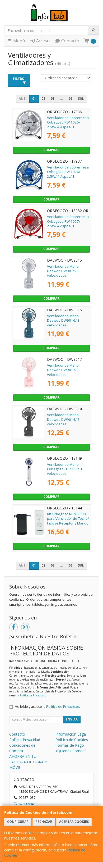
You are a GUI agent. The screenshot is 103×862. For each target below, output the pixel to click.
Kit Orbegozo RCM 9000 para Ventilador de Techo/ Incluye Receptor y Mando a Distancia (68, 521)
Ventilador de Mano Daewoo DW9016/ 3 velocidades (63, 320)
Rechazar (43, 821)
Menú (18, 41)
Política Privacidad (24, 739)
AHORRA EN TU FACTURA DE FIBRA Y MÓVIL (28, 762)
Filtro (19, 78)
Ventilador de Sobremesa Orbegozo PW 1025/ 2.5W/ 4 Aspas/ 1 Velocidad (68, 124)
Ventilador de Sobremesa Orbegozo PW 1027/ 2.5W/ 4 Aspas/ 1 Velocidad (68, 223)
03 (52, 98)
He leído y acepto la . (47, 706)
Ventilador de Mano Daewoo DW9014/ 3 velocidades (63, 419)
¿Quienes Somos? (70, 750)
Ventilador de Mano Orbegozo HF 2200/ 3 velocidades (64, 469)
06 (70, 98)
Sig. (81, 98)
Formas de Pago (69, 745)
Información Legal (71, 734)
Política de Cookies (71, 739)
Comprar (51, 150)
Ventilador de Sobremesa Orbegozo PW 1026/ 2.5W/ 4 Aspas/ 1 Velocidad (68, 174)
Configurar (18, 821)
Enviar (72, 719)
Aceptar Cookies (74, 821)
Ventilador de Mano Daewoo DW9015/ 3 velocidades (63, 271)
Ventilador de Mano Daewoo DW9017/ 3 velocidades (63, 370)
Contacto (69, 41)
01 (34, 98)
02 (43, 98)
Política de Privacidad (32, 695)
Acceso (42, 41)
